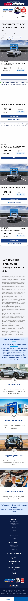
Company (14, 519)
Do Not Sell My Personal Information (14, 591)
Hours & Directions (14, 529)
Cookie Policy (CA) (14, 521)
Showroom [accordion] (13, 555)
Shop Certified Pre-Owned (14, 537)
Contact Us (5, 590)
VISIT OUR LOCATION (14, 561)
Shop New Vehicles (14, 535)
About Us (14, 527)
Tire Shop (14, 548)
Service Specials (14, 546)
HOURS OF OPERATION (14, 553)
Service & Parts (14, 542)
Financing (14, 530)
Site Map (23, 590)
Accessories (14, 549)
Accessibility (10, 590)
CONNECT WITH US (14, 567)
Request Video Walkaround (15, 78)
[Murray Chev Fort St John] (8, 10)
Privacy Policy (17, 590)
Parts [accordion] (13, 558)
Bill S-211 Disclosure (14, 526)
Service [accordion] (13, 557)
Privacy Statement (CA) (14, 523)
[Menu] (23, 18)
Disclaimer (14, 524)
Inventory (14, 533)
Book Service (8, 4)
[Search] (17, 17)
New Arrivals (14, 540)
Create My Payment (14, 75)
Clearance (14, 538)
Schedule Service (14, 545)
